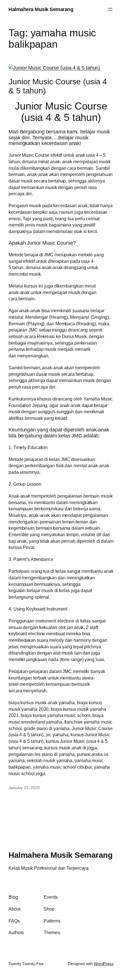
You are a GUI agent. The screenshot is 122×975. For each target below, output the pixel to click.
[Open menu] (110, 9)
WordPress (103, 963)
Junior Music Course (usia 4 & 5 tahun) (58, 86)
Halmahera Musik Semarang (41, 9)
